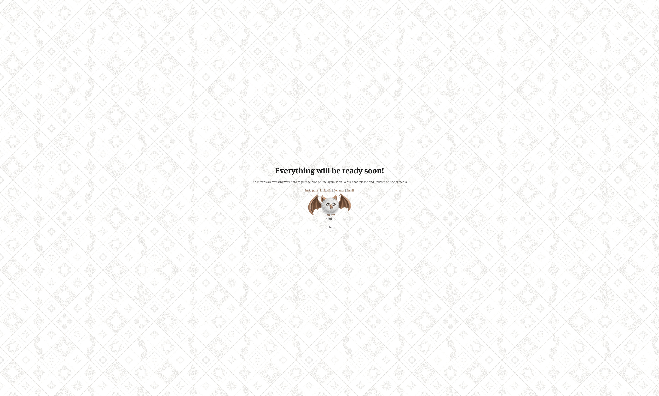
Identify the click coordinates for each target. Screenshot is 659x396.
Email (350, 190)
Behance (339, 190)
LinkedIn (326, 190)
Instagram (311, 190)
